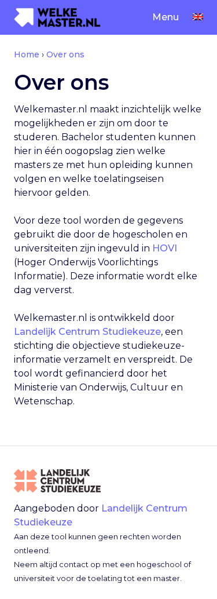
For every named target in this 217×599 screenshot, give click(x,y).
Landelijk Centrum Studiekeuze (87, 331)
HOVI (164, 248)
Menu (165, 17)
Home (26, 54)
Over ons (65, 54)
